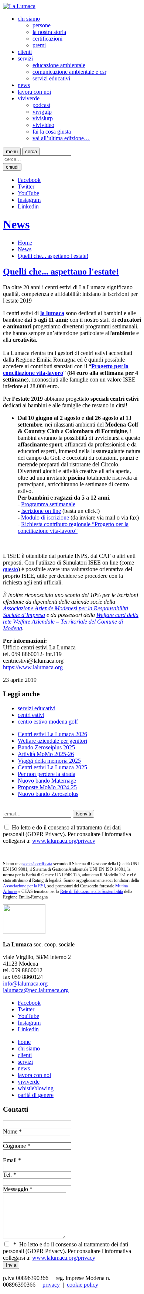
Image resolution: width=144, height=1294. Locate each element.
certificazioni (47, 38)
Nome (10, 1131)
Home (25, 242)
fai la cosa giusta (51, 131)
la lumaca (52, 313)
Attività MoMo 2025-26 (46, 754)
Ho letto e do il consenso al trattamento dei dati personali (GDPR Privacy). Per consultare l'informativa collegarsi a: (67, 1251)
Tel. (7, 1174)
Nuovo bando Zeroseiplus (48, 794)
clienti (25, 52)
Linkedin (28, 206)
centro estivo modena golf (48, 721)
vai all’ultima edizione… (61, 138)
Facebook (29, 180)
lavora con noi (34, 92)
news (24, 85)
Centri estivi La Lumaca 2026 (52, 734)
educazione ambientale (58, 65)
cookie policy (82, 1284)
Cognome (14, 1146)
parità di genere (36, 1095)
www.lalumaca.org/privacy (63, 841)
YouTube (28, 193)
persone (41, 25)
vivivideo (43, 125)
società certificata (37, 863)
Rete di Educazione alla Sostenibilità (91, 891)
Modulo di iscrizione (45, 517)
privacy (51, 1284)
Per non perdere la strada (46, 774)
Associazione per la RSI (24, 885)
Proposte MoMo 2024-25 (47, 787)
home (24, 1042)
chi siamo (29, 18)
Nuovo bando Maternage (47, 780)
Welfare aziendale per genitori (52, 741)
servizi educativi (51, 78)
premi (39, 45)
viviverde (29, 98)
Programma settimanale (48, 504)
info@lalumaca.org (25, 983)
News (16, 224)
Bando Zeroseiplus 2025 (46, 747)
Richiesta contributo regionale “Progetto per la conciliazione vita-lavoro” (73, 527)
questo (10, 569)
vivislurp (42, 118)
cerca (31, 151)
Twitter (26, 186)
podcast (41, 105)
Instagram (29, 200)
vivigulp (42, 111)
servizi (25, 58)
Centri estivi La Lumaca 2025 (52, 767)
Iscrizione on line (41, 511)
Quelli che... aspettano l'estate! (53, 256)
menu (12, 151)
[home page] (19, 6)
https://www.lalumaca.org (33, 667)
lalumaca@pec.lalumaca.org (36, 990)
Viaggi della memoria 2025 (49, 761)
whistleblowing (36, 1088)
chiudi (12, 167)
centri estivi (31, 715)
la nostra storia (49, 32)
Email (10, 1160)
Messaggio (15, 1189)
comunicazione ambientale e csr (69, 72)
